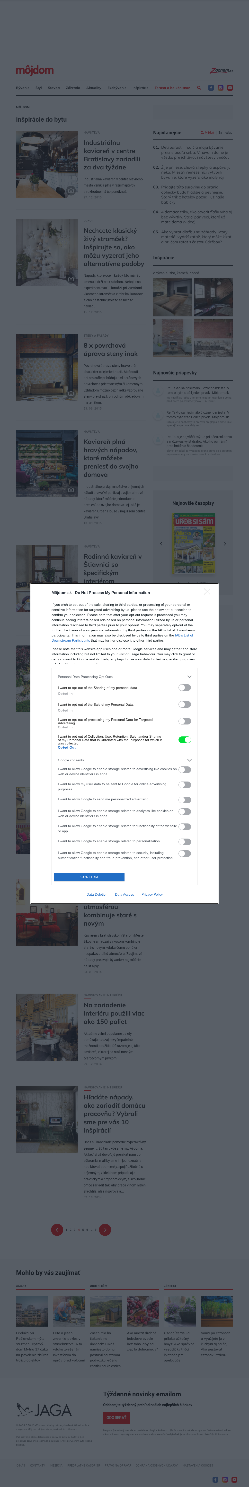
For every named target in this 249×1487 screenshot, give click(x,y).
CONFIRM (89, 877)
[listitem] (124, 676)
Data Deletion (97, 894)
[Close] (208, 593)
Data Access (124, 894)
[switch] (184, 687)
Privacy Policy (152, 894)
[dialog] (124, 744)
